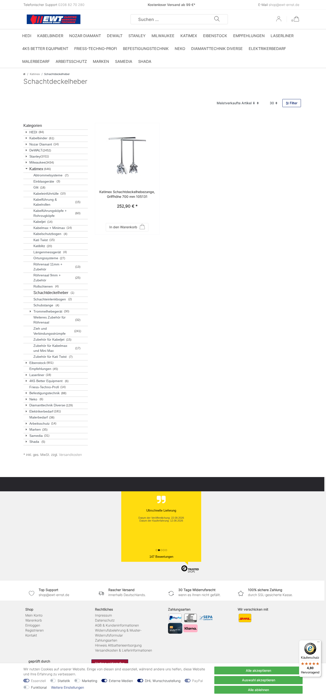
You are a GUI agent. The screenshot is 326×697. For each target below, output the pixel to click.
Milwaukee (163, 35)
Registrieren (34, 630)
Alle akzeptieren (258, 670)
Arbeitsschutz (71, 61)
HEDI (26, 35)
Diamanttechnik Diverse (217, 48)
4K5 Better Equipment (45, 48)
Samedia (123, 61)
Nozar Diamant (85, 35)
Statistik (64, 681)
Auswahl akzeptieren (258, 680)
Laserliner (282, 35)
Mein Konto (33, 615)
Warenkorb (33, 620)
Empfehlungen (249, 35)
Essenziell (38, 681)
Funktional (39, 687)
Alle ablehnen (258, 690)
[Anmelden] (279, 20)
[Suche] (217, 19)
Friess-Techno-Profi (95, 48)
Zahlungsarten (106, 640)
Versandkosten (70, 455)
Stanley (137, 35)
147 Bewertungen (161, 556)
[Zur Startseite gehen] (24, 74)
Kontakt (31, 635)
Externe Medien (121, 681)
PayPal (197, 681)
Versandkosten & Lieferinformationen (123, 650)
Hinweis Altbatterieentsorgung (118, 645)
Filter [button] (293, 103)
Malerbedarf (36, 61)
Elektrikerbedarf (267, 48)
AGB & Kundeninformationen (117, 625)
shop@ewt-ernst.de (284, 5)
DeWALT (114, 35)
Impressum (103, 615)
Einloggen (32, 625)
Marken (101, 61)
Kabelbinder (50, 35)
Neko (180, 48)
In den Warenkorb (123, 227)
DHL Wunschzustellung (162, 681)
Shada (144, 61)
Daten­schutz (105, 620)
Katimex (188, 35)
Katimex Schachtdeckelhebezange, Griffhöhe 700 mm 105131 (127, 194)
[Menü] (318, 643)
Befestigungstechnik (146, 48)
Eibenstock (215, 35)
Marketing (89, 681)
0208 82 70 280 (71, 5)
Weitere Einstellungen (67, 687)
